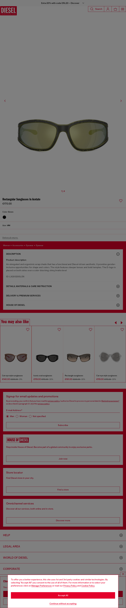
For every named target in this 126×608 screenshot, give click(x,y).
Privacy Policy (70, 585)
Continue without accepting (63, 603)
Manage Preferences (41, 585)
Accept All (63, 595)
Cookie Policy (87, 585)
